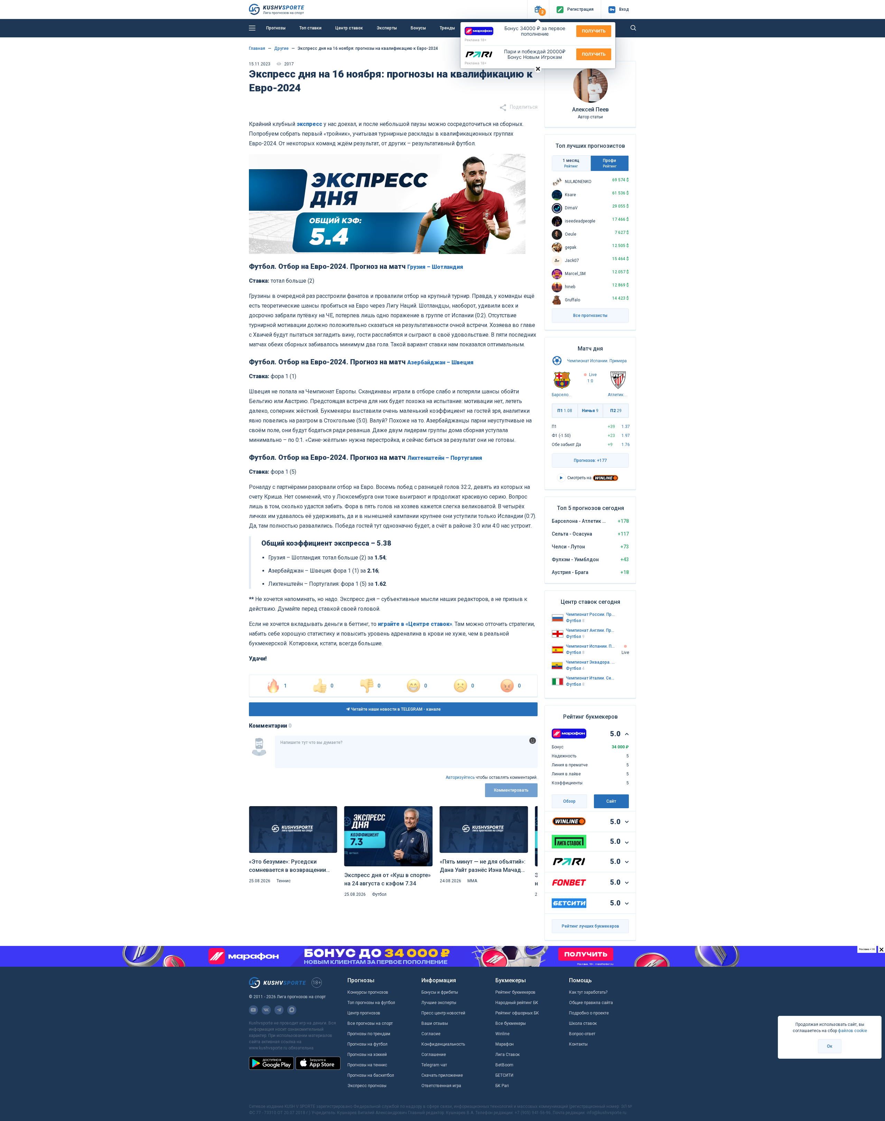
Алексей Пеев (590, 109)
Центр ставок (349, 28)
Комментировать (511, 790)
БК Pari (502, 1085)
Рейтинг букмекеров (515, 992)
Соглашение (433, 1054)
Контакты (578, 1044)
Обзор (569, 801)
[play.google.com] (271, 1063)
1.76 (626, 444)
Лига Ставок (507, 1054)
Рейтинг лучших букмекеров (590, 926)
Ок (829, 1046)
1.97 (626, 435)
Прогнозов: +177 (590, 460)
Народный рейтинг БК (516, 1002)
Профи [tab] (609, 163)
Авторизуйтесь (460, 777)
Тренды (447, 28)
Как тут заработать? (588, 992)
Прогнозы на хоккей (367, 1054)
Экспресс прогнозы (366, 1085)
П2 (616, 410)
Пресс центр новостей (443, 1013)
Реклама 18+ (476, 40)
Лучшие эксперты (438, 1002)
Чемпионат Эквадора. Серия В (590, 662)
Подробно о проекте (589, 1013)
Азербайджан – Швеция (440, 362)
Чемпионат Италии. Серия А (590, 678)
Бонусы (418, 28)
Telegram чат (434, 1065)
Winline (502, 1033)
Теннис (284, 880)
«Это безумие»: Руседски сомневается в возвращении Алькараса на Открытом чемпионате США (287, 866)
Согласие (430, 1033)
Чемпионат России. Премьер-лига (590, 614)
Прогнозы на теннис (367, 1065)
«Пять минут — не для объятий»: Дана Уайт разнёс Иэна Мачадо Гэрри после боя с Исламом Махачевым (482, 866)
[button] (538, 9)
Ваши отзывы (434, 1023)
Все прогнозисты (590, 315)
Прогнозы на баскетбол (370, 1075)
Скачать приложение (442, 1075)
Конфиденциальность (443, 1044)
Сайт (611, 801)
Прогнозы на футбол (367, 1044)
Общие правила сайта (591, 1002)
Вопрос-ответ (582, 1033)
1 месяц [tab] (571, 163)
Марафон (504, 1044)
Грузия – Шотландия (435, 267)
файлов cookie (852, 1030)
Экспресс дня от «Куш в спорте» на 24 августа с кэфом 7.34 (387, 879)
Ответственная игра (441, 1085)
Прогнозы (276, 28)
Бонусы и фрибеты (439, 992)
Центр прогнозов (363, 1013)
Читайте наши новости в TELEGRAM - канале (395, 709)
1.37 (626, 426)
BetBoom (504, 1065)
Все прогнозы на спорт (370, 1023)
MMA (472, 880)
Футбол (379, 894)
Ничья (590, 410)
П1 (564, 410)
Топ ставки (310, 28)
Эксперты (387, 28)
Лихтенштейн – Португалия (444, 458)
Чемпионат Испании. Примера (597, 360)
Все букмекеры (510, 1023)
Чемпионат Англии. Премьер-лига (590, 630)
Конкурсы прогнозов (367, 992)
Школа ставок (583, 1023)
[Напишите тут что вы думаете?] (406, 752)
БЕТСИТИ (504, 1075)
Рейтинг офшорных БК (517, 1013)
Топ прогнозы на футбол (371, 1002)
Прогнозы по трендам (368, 1033)
